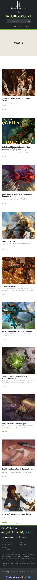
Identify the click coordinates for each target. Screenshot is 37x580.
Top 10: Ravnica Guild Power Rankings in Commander (17, 195)
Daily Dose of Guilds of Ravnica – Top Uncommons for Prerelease (16, 148)
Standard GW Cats (8, 241)
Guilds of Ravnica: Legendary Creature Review (16, 99)
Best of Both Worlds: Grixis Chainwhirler (17, 331)
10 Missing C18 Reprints (10, 286)
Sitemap (14, 573)
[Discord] (15, 16)
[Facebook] (7, 16)
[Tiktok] (29, 16)
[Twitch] (22, 16)
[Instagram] (11, 16)
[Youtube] (18, 16)
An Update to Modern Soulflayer (14, 424)
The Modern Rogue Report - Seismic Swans (17, 469)
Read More (4, 109)
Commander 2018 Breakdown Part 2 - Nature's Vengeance (15, 378)
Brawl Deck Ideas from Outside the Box (16, 514)
